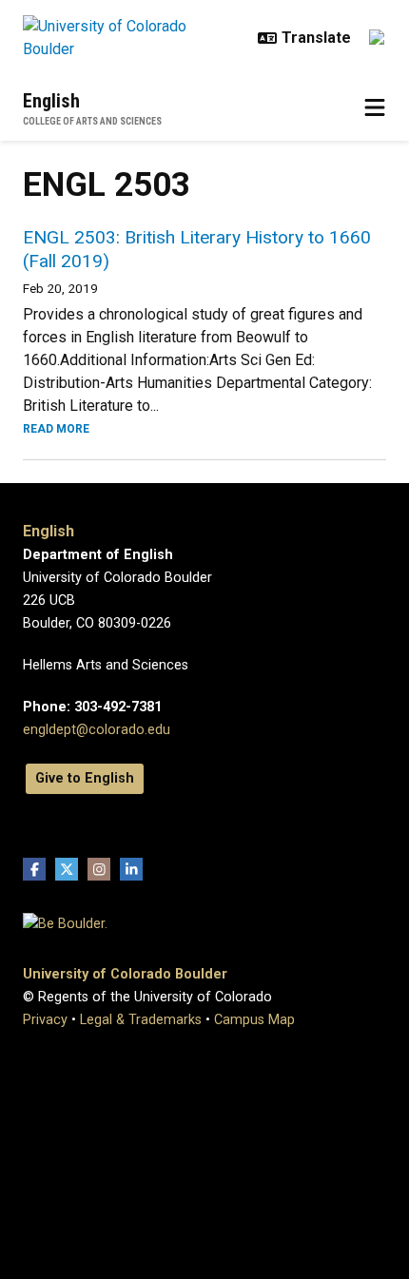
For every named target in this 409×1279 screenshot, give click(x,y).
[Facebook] (34, 869)
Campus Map (254, 1020)
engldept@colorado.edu (96, 730)
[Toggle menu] (374, 108)
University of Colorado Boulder (125, 974)
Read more (56, 429)
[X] (66, 869)
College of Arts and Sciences (92, 121)
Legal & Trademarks (141, 1020)
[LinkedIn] (131, 869)
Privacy (45, 1020)
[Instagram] (99, 869)
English (51, 100)
